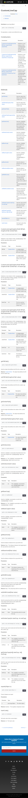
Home (13, 766)
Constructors (7, 15)
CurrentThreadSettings (8, 727)
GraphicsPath (11, 249)
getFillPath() (4, 96)
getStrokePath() (5, 109)
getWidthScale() (5, 174)
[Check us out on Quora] (17, 761)
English (20, 1)
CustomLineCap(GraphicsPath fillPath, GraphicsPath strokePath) (9, 45)
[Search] (26, 2)
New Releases (14, 770)
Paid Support (13, 780)
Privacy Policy (10, 796)
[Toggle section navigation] (25, 5)
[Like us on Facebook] (6, 761)
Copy (24, 28)
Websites (14, 786)
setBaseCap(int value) (7, 152)
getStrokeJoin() (5, 121)
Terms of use (15, 796)
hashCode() (4, 223)
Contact (18, 796)
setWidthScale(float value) (8, 188)
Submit (14, 751)
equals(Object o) (5, 218)
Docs (14, 774)
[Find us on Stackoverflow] (14, 761)
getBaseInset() (5, 162)
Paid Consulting (13, 782)
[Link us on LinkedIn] (11, 761)
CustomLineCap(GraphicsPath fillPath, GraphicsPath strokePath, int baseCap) (9, 56)
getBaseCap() (5, 143)
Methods (7, 18)
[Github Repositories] (19, 761)
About (13, 788)
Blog (14, 784)
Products (14, 768)
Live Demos (13, 776)
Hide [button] (16, 13)
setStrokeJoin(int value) (7, 132)
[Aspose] (8, 2)
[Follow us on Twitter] (9, 761)
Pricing (13, 772)
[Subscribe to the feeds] (22, 761)
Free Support (13, 778)
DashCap (23, 727)
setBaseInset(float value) (7, 168)
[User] (23, 2)
